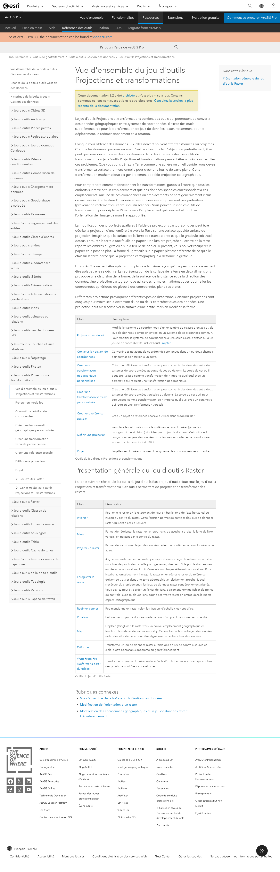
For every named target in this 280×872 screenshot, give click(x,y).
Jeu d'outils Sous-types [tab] (30, 533)
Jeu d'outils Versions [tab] (28, 590)
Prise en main (32, 28)
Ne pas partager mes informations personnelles (241, 856)
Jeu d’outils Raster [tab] (26, 502)
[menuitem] (56, 760)
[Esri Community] (10, 789)
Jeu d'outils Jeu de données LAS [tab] (32, 332)
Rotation (82, 617)
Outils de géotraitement (48, 57)
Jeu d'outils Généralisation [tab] (33, 285)
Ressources (150, 18)
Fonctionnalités (123, 18)
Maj (79, 631)
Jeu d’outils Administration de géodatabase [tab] (33, 296)
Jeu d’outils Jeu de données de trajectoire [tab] (34, 561)
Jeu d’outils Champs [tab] (28, 254)
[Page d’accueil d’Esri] (11, 6)
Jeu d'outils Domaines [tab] (29, 214)
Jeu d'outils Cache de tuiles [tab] (33, 550)
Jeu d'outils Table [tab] (26, 542)
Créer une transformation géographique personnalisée (34, 427)
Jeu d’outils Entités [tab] (27, 245)
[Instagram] (19, 789)
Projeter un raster (88, 548)
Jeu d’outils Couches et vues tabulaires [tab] (32, 346)
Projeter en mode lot (29, 402)
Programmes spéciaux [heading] (210, 748)
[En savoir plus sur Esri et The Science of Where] (19, 760)
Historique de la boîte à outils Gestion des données (30, 99)
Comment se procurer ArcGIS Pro (252, 18)
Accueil (10, 28)
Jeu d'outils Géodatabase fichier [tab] (30, 265)
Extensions (175, 18)
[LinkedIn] (28, 781)
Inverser (82, 518)
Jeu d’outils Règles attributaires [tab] (36, 136)
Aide (52, 28)
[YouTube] (28, 789)
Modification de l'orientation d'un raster (108, 704)
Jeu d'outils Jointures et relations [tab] (29, 319)
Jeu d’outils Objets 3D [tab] (29, 110)
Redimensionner (87, 608)
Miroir (81, 534)
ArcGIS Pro (13, 17)
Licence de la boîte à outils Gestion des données (33, 85)
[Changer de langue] (261, 6)
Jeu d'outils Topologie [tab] (30, 581)
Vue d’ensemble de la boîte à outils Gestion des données (33, 71)
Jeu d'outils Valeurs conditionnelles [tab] (25, 161)
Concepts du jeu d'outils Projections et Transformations (35, 490)
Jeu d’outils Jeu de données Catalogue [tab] (32, 148)
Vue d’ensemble (92, 18)
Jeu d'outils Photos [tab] (27, 366)
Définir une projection (30, 461)
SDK (118, 28)
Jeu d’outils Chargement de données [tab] (31, 189)
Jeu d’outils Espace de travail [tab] (34, 599)
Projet (19, 470)
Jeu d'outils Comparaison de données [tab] (32, 175)
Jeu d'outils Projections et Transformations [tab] (30, 377)
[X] (19, 781)
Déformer (83, 647)
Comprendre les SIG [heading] (130, 748)
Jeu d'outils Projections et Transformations (146, 57)
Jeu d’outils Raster (31, 479)
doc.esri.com (103, 37)
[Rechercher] (250, 6)
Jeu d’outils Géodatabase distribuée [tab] (30, 203)
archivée (129, 95)
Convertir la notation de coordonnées (31, 414)
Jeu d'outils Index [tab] (26, 308)
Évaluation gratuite (205, 18)
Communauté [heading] (88, 748)
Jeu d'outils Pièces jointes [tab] (32, 128)
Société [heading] (161, 748)
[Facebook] (10, 781)
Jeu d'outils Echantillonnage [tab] (34, 524)
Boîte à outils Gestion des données (91, 57)
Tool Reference (18, 57)
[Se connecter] (273, 6)
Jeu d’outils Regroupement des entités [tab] (34, 225)
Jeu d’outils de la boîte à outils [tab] (35, 573)
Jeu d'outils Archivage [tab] (29, 119)
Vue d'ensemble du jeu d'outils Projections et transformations (36, 391)
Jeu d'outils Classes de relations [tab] (28, 513)
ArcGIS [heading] (44, 748)
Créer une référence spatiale (34, 452)
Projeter (166, 343)
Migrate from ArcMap (144, 28)
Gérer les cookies (190, 856)
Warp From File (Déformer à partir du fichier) (88, 664)
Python (104, 28)
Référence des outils (77, 28)
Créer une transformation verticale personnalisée (31, 441)
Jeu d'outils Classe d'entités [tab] (34, 237)
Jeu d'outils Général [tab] (28, 276)
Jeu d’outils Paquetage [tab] (30, 358)
